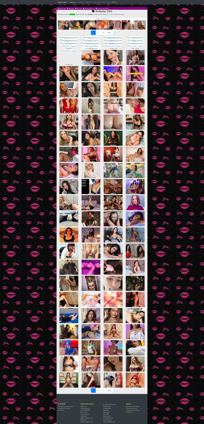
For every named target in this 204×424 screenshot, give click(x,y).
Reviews (72, 2)
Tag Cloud (61, 410)
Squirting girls (107, 420)
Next (109, 33)
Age (103, 2)
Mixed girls (83, 420)
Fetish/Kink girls (108, 418)
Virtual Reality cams (89, 8)
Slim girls (106, 414)
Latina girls (71, 8)
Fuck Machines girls (109, 422)
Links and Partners (131, 408)
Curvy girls (106, 412)
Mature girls (62, 8)
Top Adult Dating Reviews (65, 406)
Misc (114, 2)
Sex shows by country (103, 8)
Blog (108, 2)
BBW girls (106, 410)
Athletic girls (107, 406)
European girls (84, 414)
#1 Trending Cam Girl (109, 404)
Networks (80, 2)
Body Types (96, 2)
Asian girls (79, 8)
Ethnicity (88, 2)
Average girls (107, 408)
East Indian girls (85, 410)
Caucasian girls (85, 408)
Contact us (129, 412)
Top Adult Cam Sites (64, 408)
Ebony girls (83, 412)
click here (110, 14)
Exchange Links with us (133, 410)
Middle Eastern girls (86, 418)
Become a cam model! (132, 406)
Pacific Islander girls (86, 422)
